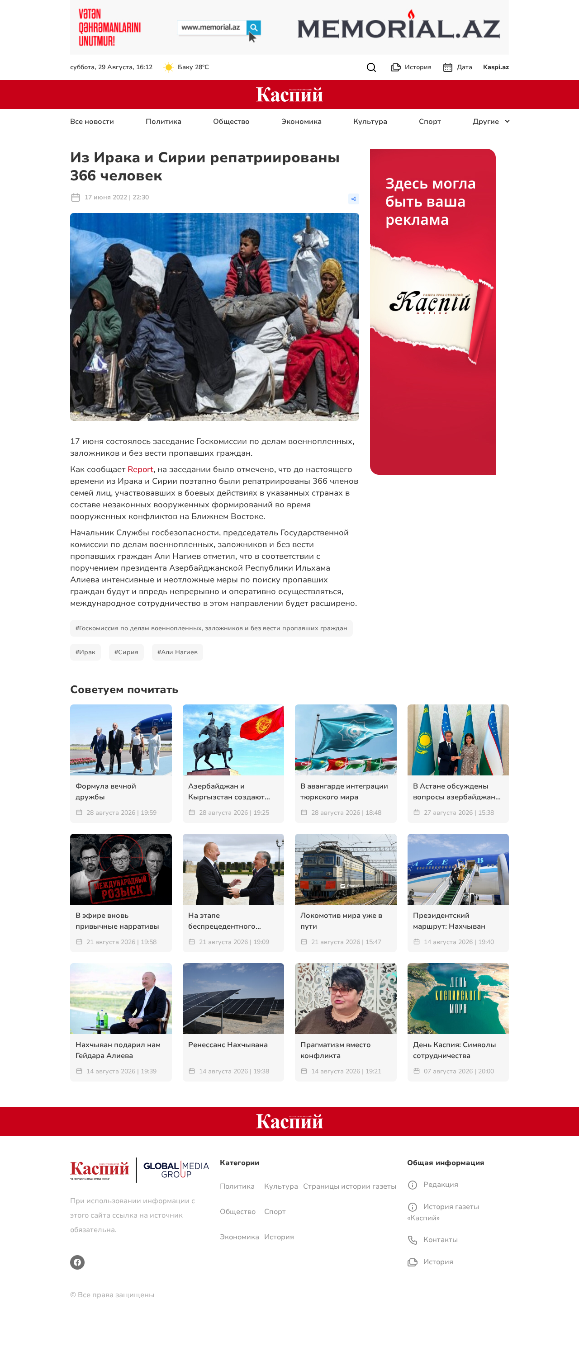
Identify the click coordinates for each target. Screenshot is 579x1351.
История (418, 67)
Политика (163, 122)
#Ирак (85, 652)
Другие (486, 122)
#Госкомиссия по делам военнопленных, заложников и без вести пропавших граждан (211, 628)
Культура (370, 122)
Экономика (301, 122)
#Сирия (126, 652)
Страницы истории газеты (349, 1186)
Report (140, 469)
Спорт (430, 122)
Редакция (440, 1185)
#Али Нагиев (177, 652)
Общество (231, 122)
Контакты (440, 1240)
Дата (464, 67)
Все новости (92, 122)
